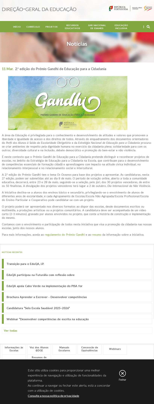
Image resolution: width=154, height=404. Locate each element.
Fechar (122, 379)
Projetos (51, 26)
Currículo (33, 26)
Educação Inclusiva (121, 27)
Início (17, 26)
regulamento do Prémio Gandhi (65, 234)
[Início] (39, 9)
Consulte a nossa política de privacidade (53, 395)
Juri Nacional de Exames (97, 27)
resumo (96, 234)
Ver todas (10, 330)
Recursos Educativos (72, 27)
